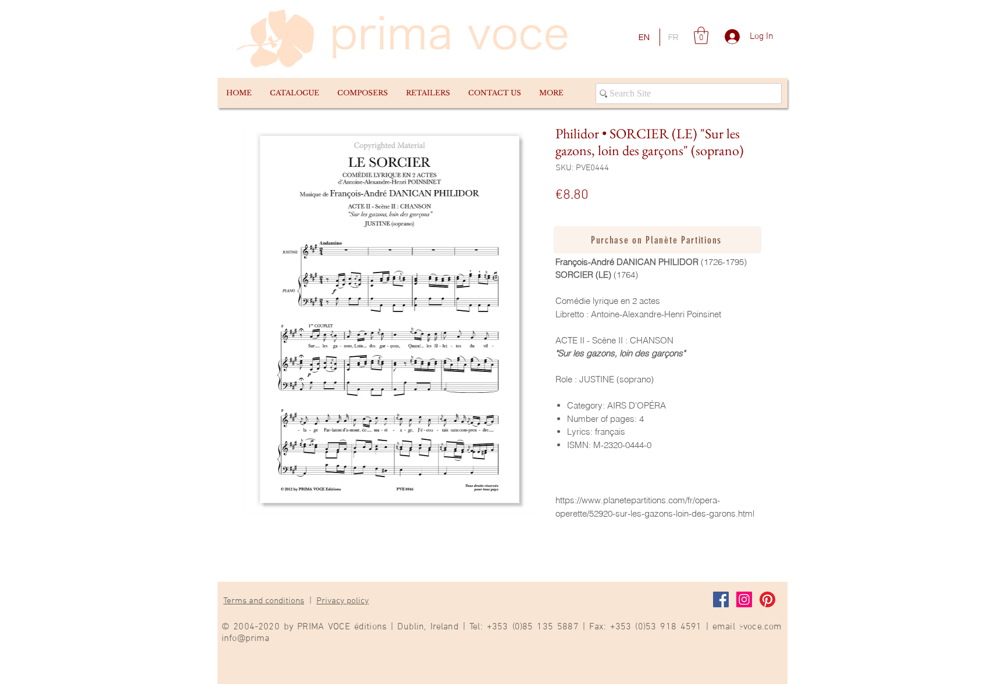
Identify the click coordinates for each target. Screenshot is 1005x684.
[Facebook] (721, 599)
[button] (294, 93)
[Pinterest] (767, 599)
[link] (701, 35)
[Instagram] (744, 599)
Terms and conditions (263, 601)
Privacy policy (342, 601)
